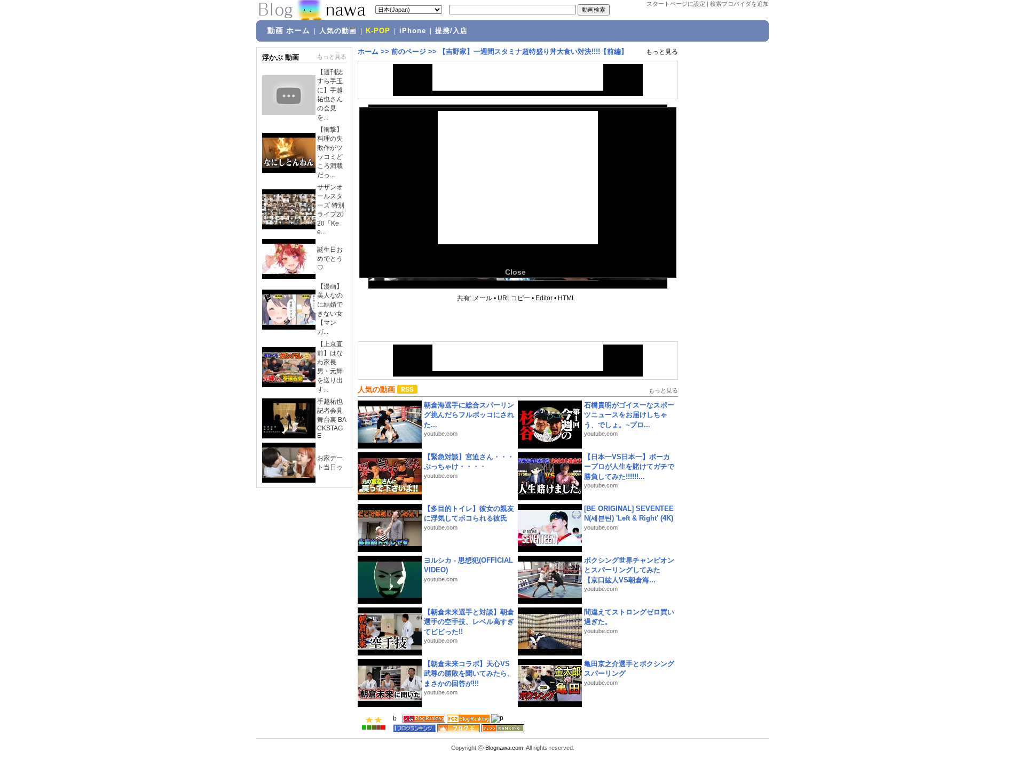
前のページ (408, 51)
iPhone (412, 31)
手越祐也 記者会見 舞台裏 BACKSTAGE (331, 418)
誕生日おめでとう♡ (330, 258)
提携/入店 (451, 31)
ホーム (368, 51)
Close (515, 272)
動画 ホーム (288, 30)
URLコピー (514, 298)
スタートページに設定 (675, 4)
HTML (566, 298)
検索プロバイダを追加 (739, 4)
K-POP (378, 31)
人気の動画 (338, 31)
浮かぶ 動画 (280, 57)
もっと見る (331, 56)
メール (482, 298)
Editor (544, 298)
